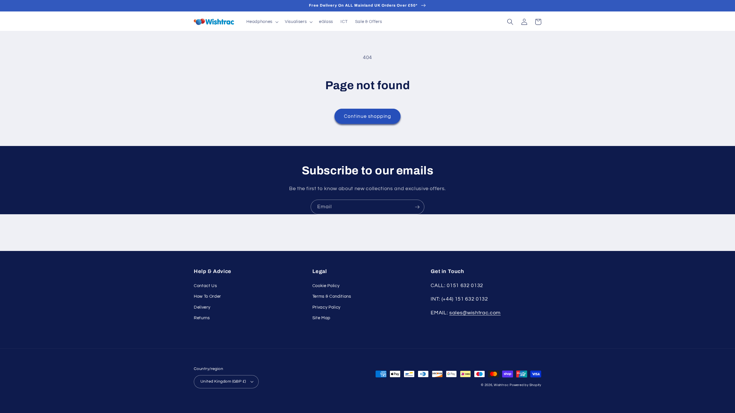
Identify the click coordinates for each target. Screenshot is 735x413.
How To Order (207, 296)
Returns (202, 317)
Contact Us (205, 285)
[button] (262, 21)
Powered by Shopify (525, 385)
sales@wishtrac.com (475, 312)
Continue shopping (367, 116)
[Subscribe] (417, 207)
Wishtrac (501, 385)
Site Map (321, 317)
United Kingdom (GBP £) (223, 381)
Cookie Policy (326, 285)
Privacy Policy (326, 307)
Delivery (202, 307)
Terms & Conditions (331, 296)
